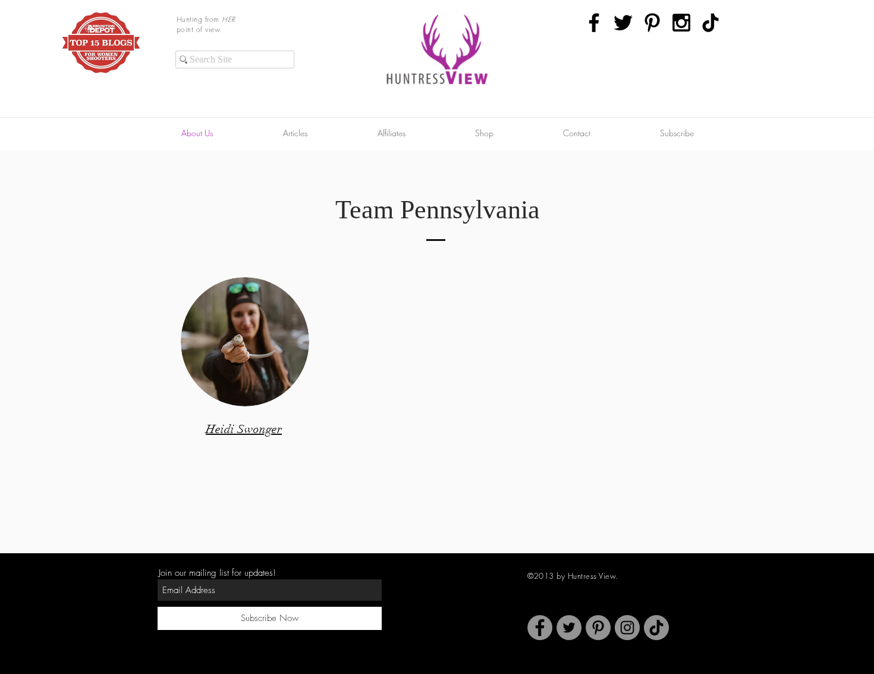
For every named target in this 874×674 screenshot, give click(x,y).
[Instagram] (627, 627)
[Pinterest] (598, 627)
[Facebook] (539, 627)
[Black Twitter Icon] (623, 22)
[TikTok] (710, 22)
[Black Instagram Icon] (681, 22)
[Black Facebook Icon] (593, 22)
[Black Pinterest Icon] (652, 22)
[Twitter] (569, 627)
